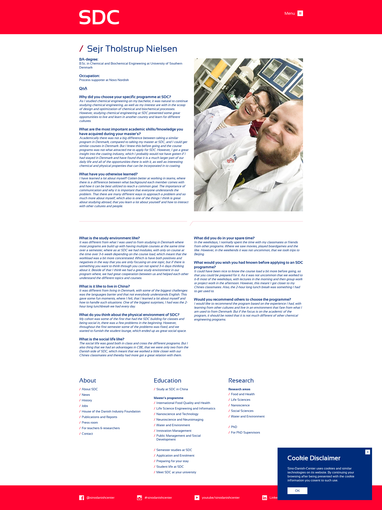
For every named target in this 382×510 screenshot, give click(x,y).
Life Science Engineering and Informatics (184, 408)
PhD (232, 427)
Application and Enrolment (174, 455)
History (85, 400)
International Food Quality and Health (182, 403)
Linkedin (276, 497)
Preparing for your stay (171, 461)
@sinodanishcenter (100, 497)
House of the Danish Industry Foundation (109, 411)
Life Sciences (239, 400)
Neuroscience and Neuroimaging (178, 419)
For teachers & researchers (99, 428)
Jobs (83, 406)
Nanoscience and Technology (176, 414)
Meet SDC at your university (175, 472)
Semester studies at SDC (173, 450)
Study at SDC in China (171, 389)
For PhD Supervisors (244, 432)
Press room (88, 422)
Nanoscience (239, 405)
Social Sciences (240, 411)
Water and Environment (172, 425)
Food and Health (241, 394)
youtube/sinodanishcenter (221, 497)
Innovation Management (172, 431)
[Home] (99, 23)
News (84, 395)
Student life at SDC (169, 466)
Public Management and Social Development (177, 437)
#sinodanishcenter (158, 497)
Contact (86, 434)
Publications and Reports (98, 417)
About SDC (88, 389)
